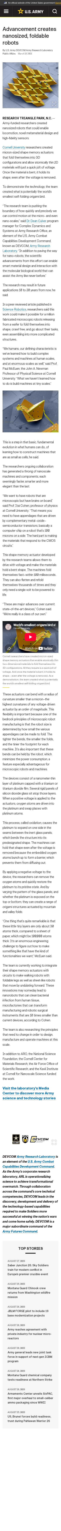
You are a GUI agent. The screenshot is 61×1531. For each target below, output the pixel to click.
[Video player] (30, 637)
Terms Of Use (12, 1516)
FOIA (54, 1516)
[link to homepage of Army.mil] (30, 10)
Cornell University (14, 147)
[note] (30, 671)
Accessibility (35, 1516)
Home (12, 1511)
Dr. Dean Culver (36, 221)
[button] (2, 7)
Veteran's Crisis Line (41, 1520)
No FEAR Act (14, 1520)
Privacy (47, 1511)
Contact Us (28, 1511)
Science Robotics (14, 309)
